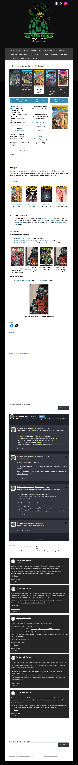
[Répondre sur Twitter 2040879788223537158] (17, 448)
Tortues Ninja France (23, 561)
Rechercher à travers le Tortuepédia (19, 405)
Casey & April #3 (46, 204)
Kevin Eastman (20, 106)
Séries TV (33, 50)
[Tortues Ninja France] (14, 546)
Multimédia (63, 54)
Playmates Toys (60, 50)
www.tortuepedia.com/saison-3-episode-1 (33, 603)
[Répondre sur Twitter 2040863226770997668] (17, 478)
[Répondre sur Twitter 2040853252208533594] (17, 515)
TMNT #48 (46, 218)
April (17, 171)
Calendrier (23, 58)
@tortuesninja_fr (39, 428)
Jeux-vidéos (54, 54)
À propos (35, 58)
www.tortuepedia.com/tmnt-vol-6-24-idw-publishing (45, 629)
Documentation (13, 58)
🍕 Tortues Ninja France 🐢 (25, 428)
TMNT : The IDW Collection (39, 122)
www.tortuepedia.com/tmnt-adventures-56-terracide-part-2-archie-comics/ (32, 573)
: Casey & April (23, 238)
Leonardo (52, 220)
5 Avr (48, 428)
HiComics (17, 151)
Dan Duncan (45, 241)
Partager (15, 581)
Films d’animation (48, 50)
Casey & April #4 (61, 204)
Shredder (61, 222)
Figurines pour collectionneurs (18, 54)
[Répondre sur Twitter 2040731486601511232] (17, 530)
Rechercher (63, 408)
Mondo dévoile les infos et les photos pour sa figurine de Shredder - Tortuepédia (37, 672)
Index (29, 58)
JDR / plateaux (44, 54)
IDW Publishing (18, 130)
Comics (25, 50)
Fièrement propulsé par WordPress (19, 756)
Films (39, 50)
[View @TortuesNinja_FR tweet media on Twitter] (45, 525)
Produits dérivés (33, 54)
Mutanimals (27, 87)
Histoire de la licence (15, 50)
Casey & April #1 (16, 204)
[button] (17, 260)
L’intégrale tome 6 (15, 157)
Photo (16, 576)
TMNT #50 (40, 220)
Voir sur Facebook (15, 579)
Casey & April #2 (31, 204)
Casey (12, 171)
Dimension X (63, 87)
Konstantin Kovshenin (50, 756)
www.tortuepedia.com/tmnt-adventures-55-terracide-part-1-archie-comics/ (35, 707)
